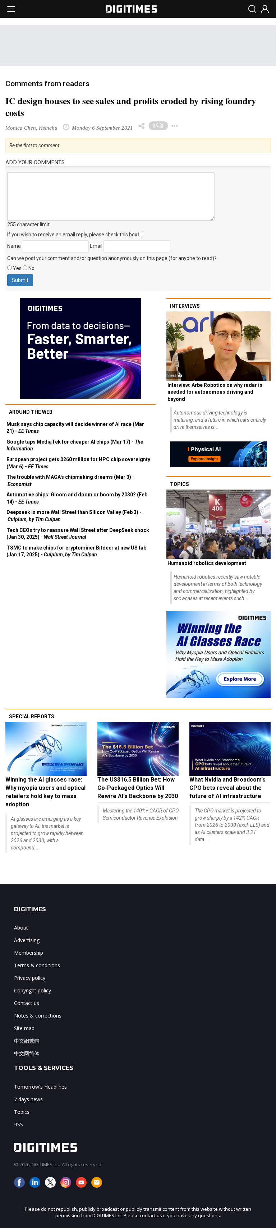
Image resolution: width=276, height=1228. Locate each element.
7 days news (28, 1099)
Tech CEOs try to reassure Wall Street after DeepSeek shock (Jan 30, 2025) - (77, 533)
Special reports (31, 716)
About (21, 927)
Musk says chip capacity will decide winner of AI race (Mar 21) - (75, 427)
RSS (18, 1124)
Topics (179, 484)
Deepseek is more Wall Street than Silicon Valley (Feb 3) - (74, 515)
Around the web (30, 412)
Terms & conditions (37, 965)
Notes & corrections (37, 1015)
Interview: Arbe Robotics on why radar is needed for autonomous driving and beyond (214, 392)
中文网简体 (26, 1053)
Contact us (26, 1003)
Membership (28, 952)
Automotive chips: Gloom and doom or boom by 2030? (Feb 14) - (76, 498)
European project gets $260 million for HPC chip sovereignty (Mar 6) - (78, 463)
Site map (24, 1028)
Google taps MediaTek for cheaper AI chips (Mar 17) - (74, 445)
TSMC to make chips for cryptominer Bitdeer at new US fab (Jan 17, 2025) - (76, 551)
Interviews (185, 306)
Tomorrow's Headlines (40, 1086)
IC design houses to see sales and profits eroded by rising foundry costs (130, 106)
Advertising (27, 940)
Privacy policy (29, 977)
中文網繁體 (26, 1040)
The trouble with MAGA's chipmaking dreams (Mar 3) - (70, 480)
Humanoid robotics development (206, 563)
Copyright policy (32, 990)
